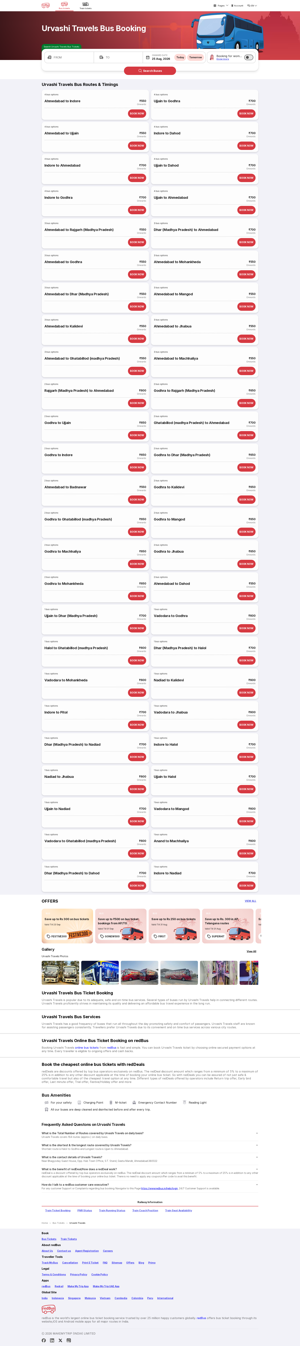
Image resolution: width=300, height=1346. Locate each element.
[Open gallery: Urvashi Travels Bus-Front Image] (60, 973)
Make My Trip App (78, 1286)
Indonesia (58, 1298)
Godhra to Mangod (169, 519)
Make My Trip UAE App (106, 1286)
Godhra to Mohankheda (63, 584)
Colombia (137, 1298)
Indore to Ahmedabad (62, 165)
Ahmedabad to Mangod (173, 294)
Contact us (64, 1250)
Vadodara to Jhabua (171, 712)
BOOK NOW (137, 113)
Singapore (74, 1298)
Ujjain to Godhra (167, 101)
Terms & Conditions (54, 1274)
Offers (130, 1262)
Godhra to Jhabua (169, 551)
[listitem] (48, 913)
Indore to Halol (166, 744)
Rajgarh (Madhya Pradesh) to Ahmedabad (79, 390)
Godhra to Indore (58, 455)
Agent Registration (87, 1250)
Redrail (59, 1286)
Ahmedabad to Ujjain (61, 133)
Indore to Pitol (56, 712)
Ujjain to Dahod (166, 165)
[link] (67, 926)
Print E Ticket (90, 1262)
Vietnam (105, 1298)
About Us (47, 1250)
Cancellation (70, 1262)
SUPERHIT (218, 936)
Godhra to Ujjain (57, 423)
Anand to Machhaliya (171, 841)
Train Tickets (69, 1238)
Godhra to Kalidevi (169, 487)
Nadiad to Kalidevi (169, 680)
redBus (111, 1047)
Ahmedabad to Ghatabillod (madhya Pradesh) (82, 358)
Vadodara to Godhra (171, 616)
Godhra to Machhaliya (62, 551)
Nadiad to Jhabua (59, 777)
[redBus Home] (46, 6)
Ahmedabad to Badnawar (65, 487)
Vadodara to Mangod (171, 809)
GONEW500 (112, 936)
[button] (69, 57)
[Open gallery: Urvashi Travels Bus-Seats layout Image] (219, 973)
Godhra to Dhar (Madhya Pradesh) (182, 455)
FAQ (105, 1262)
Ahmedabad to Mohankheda (177, 262)
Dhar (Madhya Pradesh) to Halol (180, 648)
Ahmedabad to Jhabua (172, 326)
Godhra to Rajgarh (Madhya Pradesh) (184, 390)
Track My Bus (50, 1262)
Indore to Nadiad (167, 873)
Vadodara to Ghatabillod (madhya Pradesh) (80, 841)
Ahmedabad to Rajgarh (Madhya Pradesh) (79, 230)
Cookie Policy (99, 1274)
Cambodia (121, 1298)
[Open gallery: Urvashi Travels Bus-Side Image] (139, 973)
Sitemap (117, 1262)
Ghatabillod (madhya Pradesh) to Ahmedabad (191, 423)
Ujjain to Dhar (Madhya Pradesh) (71, 616)
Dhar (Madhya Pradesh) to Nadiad (72, 744)
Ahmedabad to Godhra (63, 262)
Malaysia (90, 1298)
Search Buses (152, 71)
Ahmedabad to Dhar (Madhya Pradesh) (76, 294)
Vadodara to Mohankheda (66, 680)
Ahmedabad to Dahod (172, 584)
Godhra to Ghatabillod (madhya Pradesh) (78, 519)
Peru (150, 1298)
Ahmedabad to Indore (62, 101)
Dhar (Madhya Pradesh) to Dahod (71, 873)
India (45, 1298)
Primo (152, 1262)
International (165, 1298)
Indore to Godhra (58, 197)
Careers (108, 1250)
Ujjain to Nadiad (57, 809)
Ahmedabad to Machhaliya (176, 358)
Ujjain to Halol (165, 777)
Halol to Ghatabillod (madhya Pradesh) (76, 648)
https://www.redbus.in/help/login (159, 1188)
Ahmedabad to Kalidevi (63, 326)
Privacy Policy (78, 1274)
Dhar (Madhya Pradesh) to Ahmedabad (186, 230)
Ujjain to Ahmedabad (171, 197)
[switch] (248, 57)
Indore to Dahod (167, 133)
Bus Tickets (49, 1238)
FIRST (162, 936)
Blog (141, 1262)
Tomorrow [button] (195, 57)
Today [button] (180, 57)
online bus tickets (87, 1047)
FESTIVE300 (59, 936)
